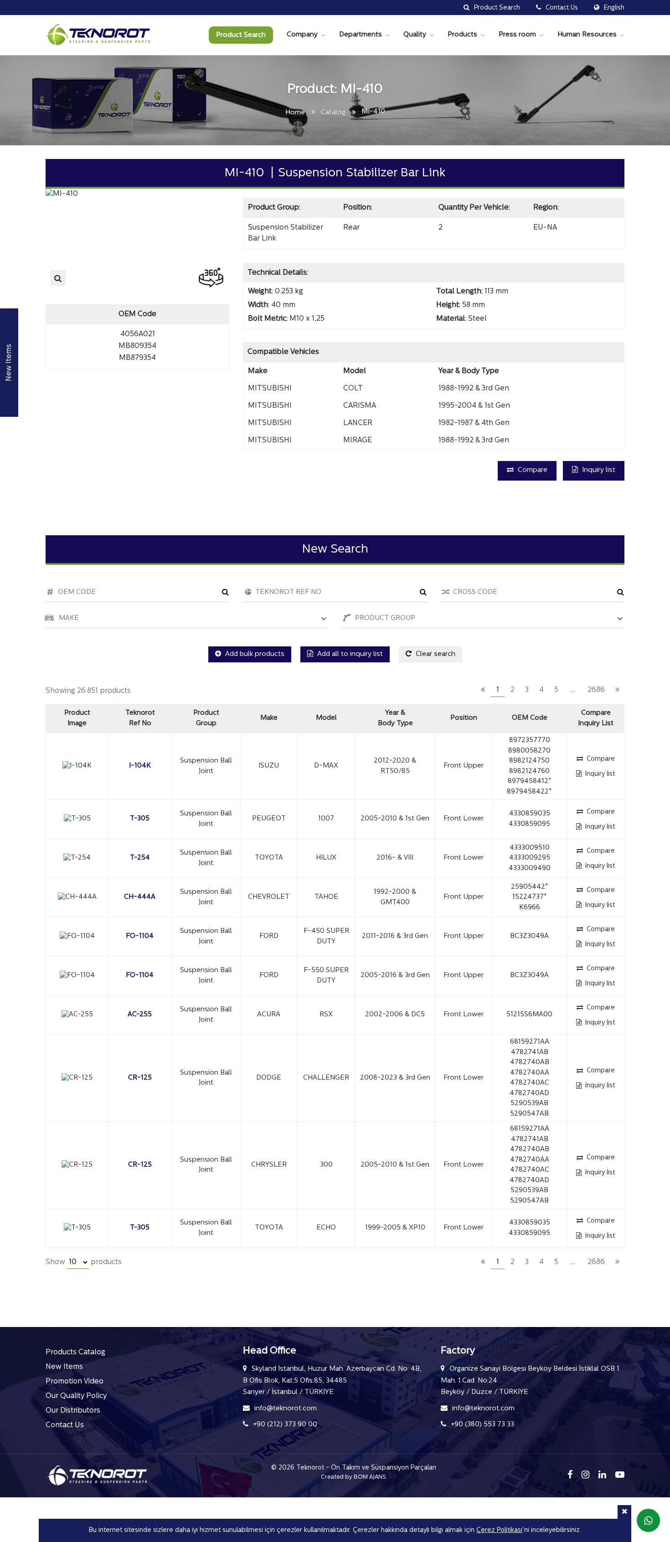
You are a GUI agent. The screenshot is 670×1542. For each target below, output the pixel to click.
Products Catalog (75, 1352)
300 (326, 1165)
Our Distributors (73, 1410)
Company (302, 34)
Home (295, 112)
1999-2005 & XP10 (395, 1227)
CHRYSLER (269, 1165)
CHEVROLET (268, 897)
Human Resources (587, 34)
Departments (360, 34)
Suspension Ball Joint (206, 766)
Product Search (241, 35)
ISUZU (268, 766)
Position (463, 718)
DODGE (268, 1078)
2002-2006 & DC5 (395, 1014)
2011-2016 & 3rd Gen (395, 936)
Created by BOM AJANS (353, 1477)
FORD (268, 936)
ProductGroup (206, 718)
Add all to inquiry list (349, 654)
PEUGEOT (269, 818)
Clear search (434, 654)
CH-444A (139, 897)
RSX (326, 1014)
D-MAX (326, 766)
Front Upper (463, 766)
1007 (326, 818)
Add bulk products (253, 654)
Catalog (333, 112)
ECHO (326, 1227)
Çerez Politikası (499, 1530)
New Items (64, 1367)
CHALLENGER (326, 1078)
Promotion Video (74, 1381)
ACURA (268, 1014)
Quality (414, 34)
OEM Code (529, 718)
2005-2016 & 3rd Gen (395, 975)
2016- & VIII (394, 858)
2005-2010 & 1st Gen (395, 818)
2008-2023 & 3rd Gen (395, 1078)
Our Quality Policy (76, 1396)
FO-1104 (140, 936)
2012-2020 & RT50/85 (395, 766)
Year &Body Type (395, 718)
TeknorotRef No (140, 718)
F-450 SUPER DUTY (326, 936)
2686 (596, 690)
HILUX (326, 858)
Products (462, 34)
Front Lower (463, 818)
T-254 (140, 858)
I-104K (140, 766)
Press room (517, 34)
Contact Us (65, 1425)
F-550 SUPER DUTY (326, 975)
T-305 (139, 818)
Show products (84, 1262)
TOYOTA (269, 858)
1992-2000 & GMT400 (395, 897)
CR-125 (140, 1078)
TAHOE (326, 897)
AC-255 (140, 1014)
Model (326, 718)
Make (269, 718)
